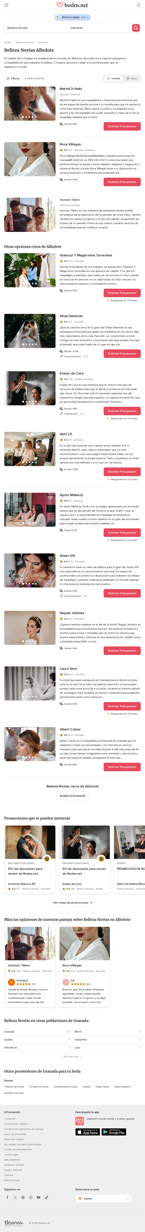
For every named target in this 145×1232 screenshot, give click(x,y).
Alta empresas (12, 1159)
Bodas (8, 42)
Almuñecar (10, 1047)
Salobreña (81, 1039)
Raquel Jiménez (72, 613)
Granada (43, 42)
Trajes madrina (122, 1086)
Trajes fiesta (102, 1086)
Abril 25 (66, 434)
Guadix (8, 1039)
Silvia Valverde (71, 316)
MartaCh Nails (71, 89)
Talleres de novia (14, 1086)
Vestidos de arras (14, 1093)
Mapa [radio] (134, 78)
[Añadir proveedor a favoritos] (50, 91)
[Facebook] (7, 1197)
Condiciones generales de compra (24, 1129)
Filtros (15, 78)
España (88, 1198)
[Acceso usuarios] (139, 5)
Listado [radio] (116, 78)
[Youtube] (38, 1197)
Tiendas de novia (38, 1086)
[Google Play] (114, 1134)
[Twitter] (15, 1197)
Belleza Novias (25, 42)
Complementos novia (65, 1086)
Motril (78, 1031)
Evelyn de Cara (71, 373)
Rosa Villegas (70, 144)
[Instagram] (31, 1197)
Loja (77, 1047)
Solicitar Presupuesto (122, 126)
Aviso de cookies (14, 1139)
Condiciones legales (16, 1123)
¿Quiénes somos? (14, 1164)
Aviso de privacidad (15, 1134)
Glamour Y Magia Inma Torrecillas (86, 255)
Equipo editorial (13, 1169)
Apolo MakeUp (71, 495)
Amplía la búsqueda (72, 796)
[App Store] (87, 1134)
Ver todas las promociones (70, 902)
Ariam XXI (67, 556)
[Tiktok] (46, 1197)
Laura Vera (68, 669)
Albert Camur (70, 729)
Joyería (86, 1086)
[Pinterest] (23, 1197)
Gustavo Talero (70, 200)
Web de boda (11, 1180)
